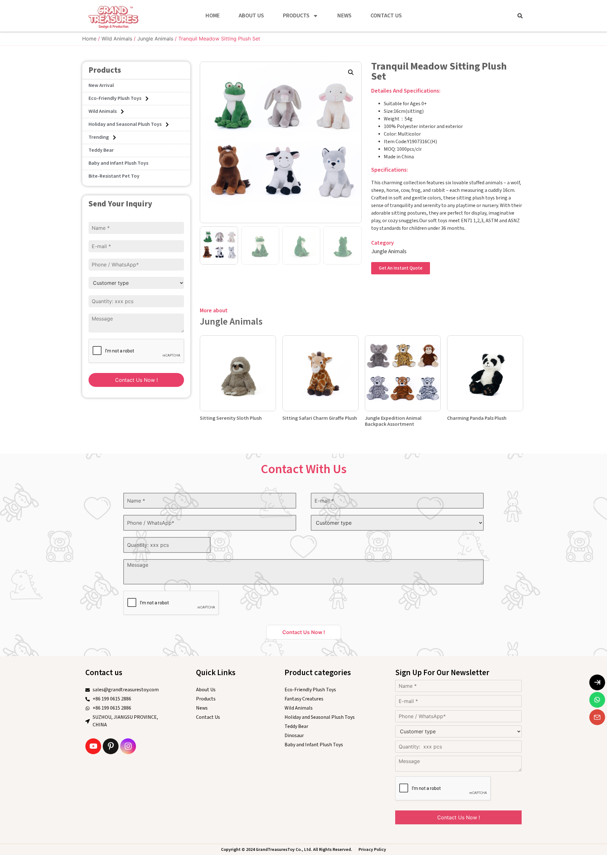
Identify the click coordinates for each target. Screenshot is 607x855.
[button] (520, 16)
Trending (99, 137)
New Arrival (101, 85)
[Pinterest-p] (111, 746)
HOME (212, 15)
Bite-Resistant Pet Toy (114, 176)
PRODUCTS (296, 15)
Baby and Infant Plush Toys (118, 163)
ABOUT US (251, 15)
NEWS (344, 15)
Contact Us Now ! (136, 380)
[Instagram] (128, 746)
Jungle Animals (155, 38)
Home (89, 38)
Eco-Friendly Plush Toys (115, 98)
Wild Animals (116, 38)
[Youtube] (93, 746)
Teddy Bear (101, 150)
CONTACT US (386, 15)
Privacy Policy (372, 849)
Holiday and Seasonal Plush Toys (125, 124)
